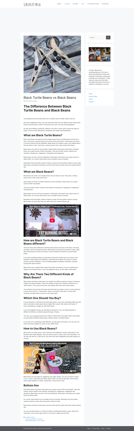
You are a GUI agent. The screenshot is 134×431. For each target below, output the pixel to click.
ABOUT (59, 4)
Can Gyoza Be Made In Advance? (34, 419)
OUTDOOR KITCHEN (93, 4)
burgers (26, 378)
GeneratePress (48, 428)
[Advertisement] (67, 19)
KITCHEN (75, 4)
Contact (91, 101)
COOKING (67, 4)
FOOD (82, 4)
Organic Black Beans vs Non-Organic (35, 420)
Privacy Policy (93, 96)
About (91, 99)
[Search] (108, 37)
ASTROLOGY (105, 4)
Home (90, 94)
